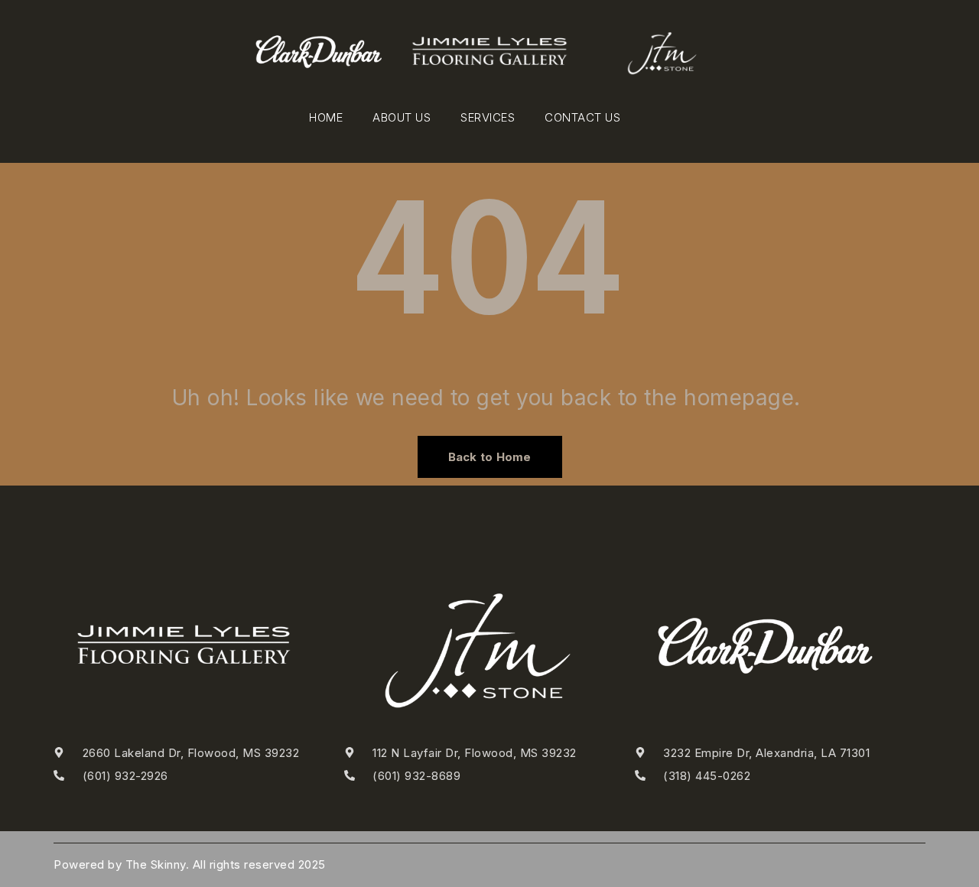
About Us (401, 117)
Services (487, 117)
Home (326, 117)
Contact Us (582, 117)
